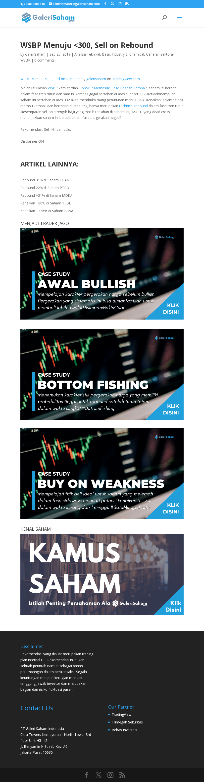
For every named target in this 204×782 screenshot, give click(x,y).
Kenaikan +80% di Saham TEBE (45, 203)
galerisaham (96, 78)
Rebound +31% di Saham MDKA (46, 195)
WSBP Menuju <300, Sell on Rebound (50, 78)
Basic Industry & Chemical (123, 54)
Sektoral (167, 54)
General (152, 54)
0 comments (44, 60)
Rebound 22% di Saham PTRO (44, 187)
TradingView (121, 714)
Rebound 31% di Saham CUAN (44, 180)
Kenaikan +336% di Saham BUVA (46, 210)
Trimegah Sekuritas (127, 722)
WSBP (25, 60)
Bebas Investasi (124, 729)
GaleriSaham (35, 54)
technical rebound (133, 105)
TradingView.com (126, 78)
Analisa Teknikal (87, 54)
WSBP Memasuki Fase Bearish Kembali (114, 88)
